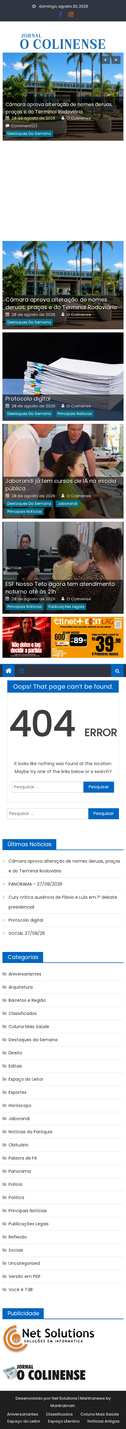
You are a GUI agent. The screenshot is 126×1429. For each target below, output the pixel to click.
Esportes (18, 1092)
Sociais (16, 1250)
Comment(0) (24, 126)
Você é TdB (21, 1289)
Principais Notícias (74, 413)
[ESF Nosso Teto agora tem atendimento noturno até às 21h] (63, 568)
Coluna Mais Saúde (29, 1027)
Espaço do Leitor (26, 1079)
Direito (15, 1053)
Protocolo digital (28, 398)
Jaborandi (67, 503)
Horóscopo (20, 1105)
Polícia (15, 1184)
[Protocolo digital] (63, 376)
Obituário (18, 1145)
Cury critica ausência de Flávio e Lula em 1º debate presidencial (63, 902)
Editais (15, 1066)
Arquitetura (21, 987)
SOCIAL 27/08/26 (27, 933)
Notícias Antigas (103, 1421)
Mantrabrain (62, 1406)
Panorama (20, 1171)
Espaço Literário (64, 1421)
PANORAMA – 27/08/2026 (35, 884)
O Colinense (79, 118)
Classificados (23, 1013)
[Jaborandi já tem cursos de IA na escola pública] (63, 471)
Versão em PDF (25, 1276)
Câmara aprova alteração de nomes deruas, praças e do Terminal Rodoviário (59, 108)
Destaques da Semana (29, 133)
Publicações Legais (66, 606)
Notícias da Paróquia (30, 1132)
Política (16, 1197)
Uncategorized (24, 1263)
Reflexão (18, 1237)
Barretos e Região (27, 1000)
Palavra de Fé (23, 1158)
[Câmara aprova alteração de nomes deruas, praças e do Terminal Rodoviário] (63, 285)
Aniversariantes (25, 974)
